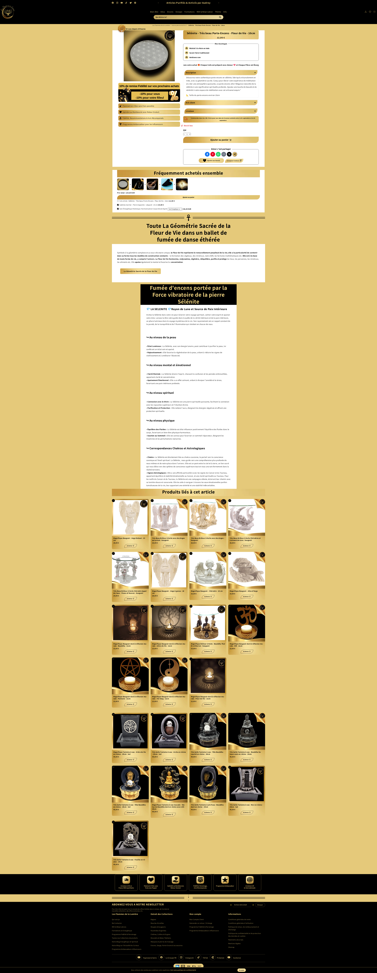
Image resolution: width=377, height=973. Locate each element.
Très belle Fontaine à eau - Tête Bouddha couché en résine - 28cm (207, 753)
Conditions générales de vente (239, 919)
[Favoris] (370, 12)
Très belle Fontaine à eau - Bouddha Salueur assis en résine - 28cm (245, 753)
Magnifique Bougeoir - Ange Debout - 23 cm (129, 539)
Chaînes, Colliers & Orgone (160, 934)
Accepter (241, 970)
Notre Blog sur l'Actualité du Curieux (125, 945)
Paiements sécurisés (235, 940)
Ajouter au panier (188, 197)
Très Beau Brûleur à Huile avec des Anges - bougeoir (208, 539)
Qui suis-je (116, 919)
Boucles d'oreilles (157, 923)
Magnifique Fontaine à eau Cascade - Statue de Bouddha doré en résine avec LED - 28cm (168, 807)
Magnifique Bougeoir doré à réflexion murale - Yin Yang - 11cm (169, 698)
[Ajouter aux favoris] (113, 500)
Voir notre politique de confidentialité (183, 970)
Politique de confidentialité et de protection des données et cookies (244, 934)
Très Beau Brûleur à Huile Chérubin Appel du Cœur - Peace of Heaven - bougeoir (130, 592)
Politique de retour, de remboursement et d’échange (243, 928)
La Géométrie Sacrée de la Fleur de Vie (140, 271)
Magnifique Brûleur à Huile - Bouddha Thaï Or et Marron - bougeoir (208, 645)
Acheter (130, 546)
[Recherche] (220, 17)
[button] (154, 11)
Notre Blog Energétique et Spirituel (125, 942)
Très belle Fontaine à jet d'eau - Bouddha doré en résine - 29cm (207, 806)
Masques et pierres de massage (162, 942)
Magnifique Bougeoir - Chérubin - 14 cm (207, 591)
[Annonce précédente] (158, 2)
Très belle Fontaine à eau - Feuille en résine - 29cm (129, 861)
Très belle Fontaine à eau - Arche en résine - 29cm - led (169, 753)
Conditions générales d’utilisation (240, 923)
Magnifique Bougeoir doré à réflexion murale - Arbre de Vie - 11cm (169, 645)
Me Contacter (117, 923)
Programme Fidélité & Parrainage (124, 934)
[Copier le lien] (234, 154)
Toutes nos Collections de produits (125, 938)
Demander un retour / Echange (200, 923)
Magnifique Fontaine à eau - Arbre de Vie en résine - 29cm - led (129, 753)
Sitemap (231, 947)
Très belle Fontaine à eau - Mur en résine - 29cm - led (246, 806)
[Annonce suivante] (219, 2)
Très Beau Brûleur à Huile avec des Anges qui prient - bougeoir (168, 539)
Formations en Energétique (122, 931)
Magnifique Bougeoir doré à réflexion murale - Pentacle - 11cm (130, 698)
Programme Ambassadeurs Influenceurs (126, 949)
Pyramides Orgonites (158, 931)
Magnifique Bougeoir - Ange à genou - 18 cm (168, 592)
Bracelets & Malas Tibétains (161, 938)
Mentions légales (234, 943)
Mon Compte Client (196, 919)
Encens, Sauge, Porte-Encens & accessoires (167, 945)
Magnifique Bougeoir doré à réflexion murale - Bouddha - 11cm (130, 645)
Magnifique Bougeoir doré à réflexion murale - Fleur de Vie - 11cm (207, 698)
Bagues (153, 919)
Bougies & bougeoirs (158, 927)
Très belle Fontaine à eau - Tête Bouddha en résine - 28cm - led (129, 806)
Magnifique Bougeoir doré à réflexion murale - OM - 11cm (246, 645)
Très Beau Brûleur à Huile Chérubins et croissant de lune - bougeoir (245, 539)
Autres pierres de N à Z (179, 25)
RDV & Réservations (119, 927)
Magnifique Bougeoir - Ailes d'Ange (244, 591)
